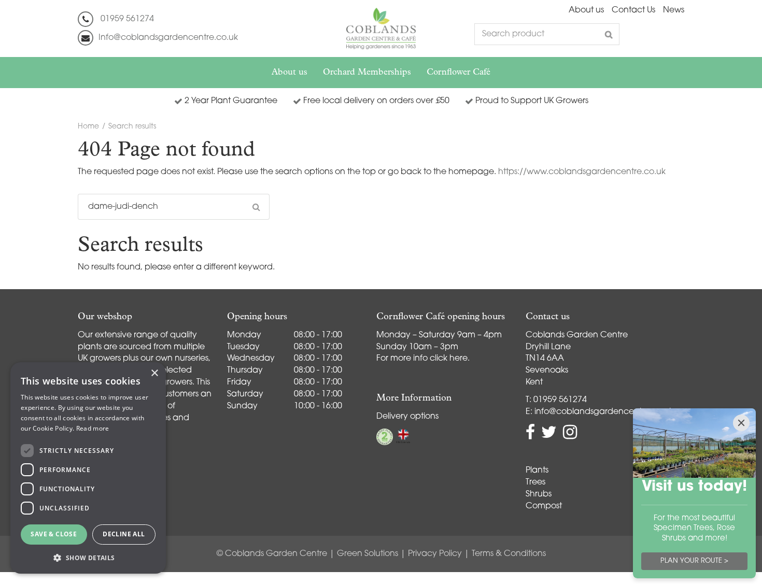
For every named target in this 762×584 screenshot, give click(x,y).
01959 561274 (127, 19)
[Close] (741, 423)
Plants (537, 470)
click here (449, 358)
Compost (544, 506)
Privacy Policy (435, 554)
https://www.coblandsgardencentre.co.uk (582, 172)
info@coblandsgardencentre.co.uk (603, 412)
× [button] (154, 373)
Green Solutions (367, 554)
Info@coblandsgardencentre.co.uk (168, 38)
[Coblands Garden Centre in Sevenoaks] (381, 28)
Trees (535, 482)
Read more (92, 428)
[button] (88, 557)
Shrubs (539, 494)
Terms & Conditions (509, 554)
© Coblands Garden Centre (272, 554)
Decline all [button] (124, 534)
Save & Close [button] (54, 534)
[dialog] (88, 468)
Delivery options (407, 416)
